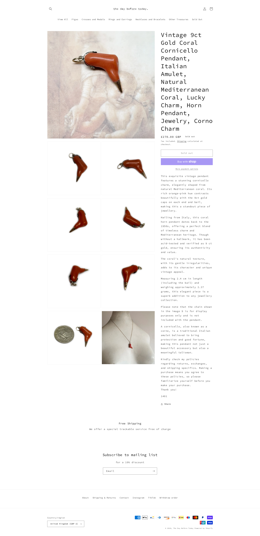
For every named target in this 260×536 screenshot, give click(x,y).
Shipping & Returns (104, 497)
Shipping (181, 141)
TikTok (152, 497)
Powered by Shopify (204, 528)
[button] (50, 9)
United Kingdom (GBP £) (64, 523)
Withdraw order (169, 497)
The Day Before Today (183, 528)
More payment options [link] (187, 169)
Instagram (138, 497)
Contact (124, 497)
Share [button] (167, 404)
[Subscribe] (153, 471)
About (85, 497)
